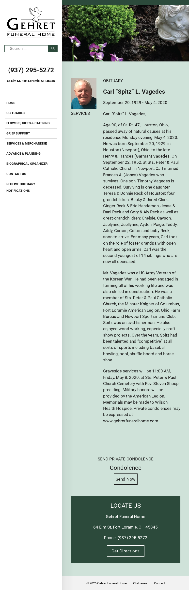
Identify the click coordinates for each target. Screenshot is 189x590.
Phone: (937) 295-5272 (125, 537)
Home (10, 103)
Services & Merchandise (26, 143)
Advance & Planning (23, 153)
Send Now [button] (126, 479)
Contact (159, 583)
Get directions (125, 550)
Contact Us (16, 174)
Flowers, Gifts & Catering (28, 123)
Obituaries (15, 113)
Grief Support (18, 133)
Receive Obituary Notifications (20, 187)
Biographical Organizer (26, 163)
